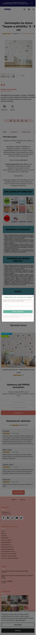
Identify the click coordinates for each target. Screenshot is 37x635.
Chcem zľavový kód (17, 311)
